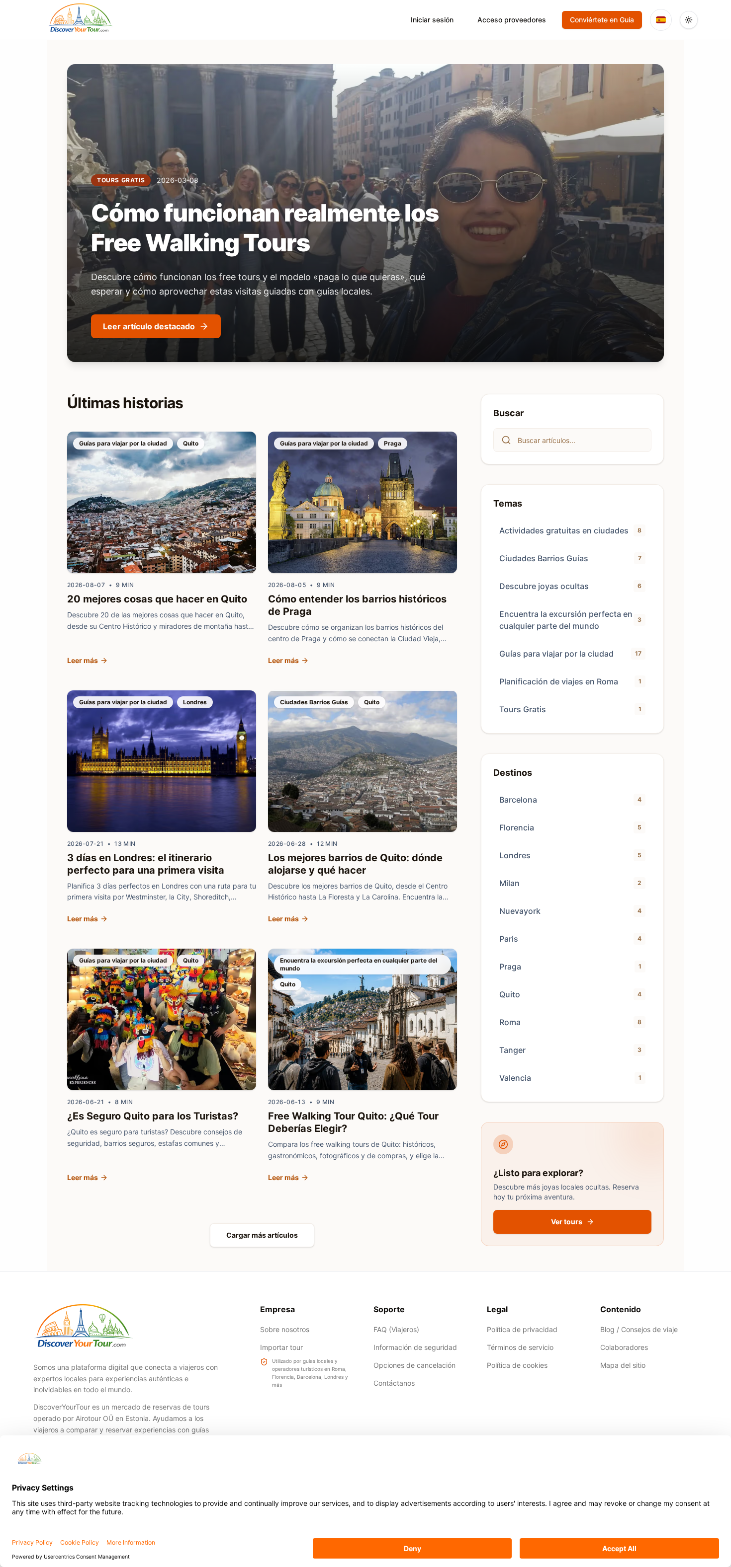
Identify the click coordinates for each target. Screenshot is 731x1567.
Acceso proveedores (511, 19)
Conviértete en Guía (602, 19)
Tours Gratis (121, 180)
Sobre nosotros (284, 1329)
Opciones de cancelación (414, 1365)
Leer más (82, 660)
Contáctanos (394, 1383)
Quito (190, 443)
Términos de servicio (520, 1347)
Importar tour (281, 1347)
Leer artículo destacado (149, 326)
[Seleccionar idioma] (661, 20)
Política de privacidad (522, 1329)
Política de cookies (517, 1365)
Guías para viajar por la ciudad (123, 443)
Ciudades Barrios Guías (314, 702)
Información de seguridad (415, 1347)
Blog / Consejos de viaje (639, 1329)
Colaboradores (624, 1347)
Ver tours (566, 1221)
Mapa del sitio (622, 1365)
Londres (195, 702)
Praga (392, 443)
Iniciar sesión (432, 19)
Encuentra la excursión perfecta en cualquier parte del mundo (358, 964)
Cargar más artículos (262, 1235)
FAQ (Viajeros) (396, 1329)
